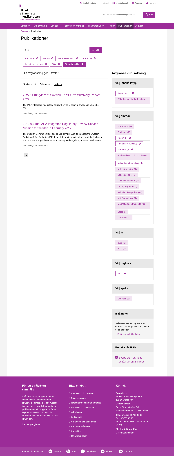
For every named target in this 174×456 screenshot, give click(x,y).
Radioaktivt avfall (66, 58)
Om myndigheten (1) (127, 186)
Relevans (44, 84)
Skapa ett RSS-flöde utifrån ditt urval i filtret (131, 359)
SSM (54, 64)
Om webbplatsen (79, 436)
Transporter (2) (125, 126)
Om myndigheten (32, 424)
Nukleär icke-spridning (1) (130, 192)
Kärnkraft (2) (124, 149)
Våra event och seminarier (83, 422)
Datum (58, 84)
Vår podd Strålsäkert (81, 426)
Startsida (24, 31)
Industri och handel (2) (128, 163)
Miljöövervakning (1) (127, 198)
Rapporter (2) (124, 93)
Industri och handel (34, 64)
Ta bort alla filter (72, 64)
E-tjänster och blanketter (129, 334)
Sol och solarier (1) (127, 175)
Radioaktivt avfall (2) (128, 144)
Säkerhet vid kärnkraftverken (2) (131, 100)
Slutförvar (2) (124, 132)
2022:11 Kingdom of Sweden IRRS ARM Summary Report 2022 (61, 97)
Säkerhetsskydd (78, 398)
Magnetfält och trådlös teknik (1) (131, 205)
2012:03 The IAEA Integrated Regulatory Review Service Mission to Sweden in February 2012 (60, 126)
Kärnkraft (87, 58)
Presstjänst (76, 431)
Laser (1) (122, 212)
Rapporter (30, 58)
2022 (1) (122, 248)
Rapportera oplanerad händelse (86, 403)
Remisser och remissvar (82, 407)
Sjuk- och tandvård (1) (128, 181)
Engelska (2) (124, 299)
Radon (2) (123, 138)
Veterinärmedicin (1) (127, 169)
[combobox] (128, 15)
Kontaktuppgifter (126, 433)
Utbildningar (77, 412)
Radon (46, 58)
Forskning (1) (124, 218)
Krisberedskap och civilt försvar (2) (132, 156)
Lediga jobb (76, 417)
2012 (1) (122, 243)
